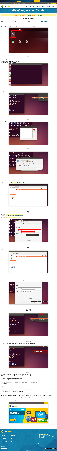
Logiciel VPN (3, 435)
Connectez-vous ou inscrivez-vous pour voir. (17, 182)
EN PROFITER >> (37, 1)
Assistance (53, 6)
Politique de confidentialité (6, 439)
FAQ (11, 439)
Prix (33, 6)
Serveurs (48, 6)
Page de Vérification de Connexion (17, 400)
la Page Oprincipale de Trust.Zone (8, 399)
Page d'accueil (3, 434)
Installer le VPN (38, 6)
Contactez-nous (13, 435)
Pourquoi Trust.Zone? (28, 6)
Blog (11, 438)
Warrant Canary (4, 441)
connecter (29, 15)
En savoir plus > (40, 443)
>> (30, 3)
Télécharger (44, 6)
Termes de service (4, 438)
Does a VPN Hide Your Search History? (44, 435)
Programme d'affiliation (5, 442)
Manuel (12, 441)
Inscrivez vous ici (40, 15)
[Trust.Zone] (6, 6)
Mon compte (53, 3)
